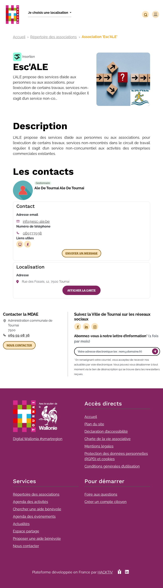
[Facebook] (77, 326)
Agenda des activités (30, 502)
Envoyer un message (81, 253)
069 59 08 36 (19, 335)
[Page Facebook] (27, 244)
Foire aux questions (100, 494)
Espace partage (26, 531)
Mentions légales (99, 446)
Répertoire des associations (53, 37)
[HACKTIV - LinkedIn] (127, 573)
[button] (145, 14)
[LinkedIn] (86, 326)
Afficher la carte (81, 290)
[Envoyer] (155, 351)
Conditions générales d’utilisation (112, 466)
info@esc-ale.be (36, 221)
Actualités (21, 524)
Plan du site (94, 424)
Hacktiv (105, 572)
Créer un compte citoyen (105, 502)
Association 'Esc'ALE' (99, 37)
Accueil (19, 37)
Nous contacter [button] (19, 345)
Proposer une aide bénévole (37, 538)
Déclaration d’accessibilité (106, 431)
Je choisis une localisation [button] (48, 13)
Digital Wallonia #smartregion (37, 439)
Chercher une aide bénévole (37, 509)
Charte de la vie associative (107, 439)
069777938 (32, 233)
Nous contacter (26, 546)
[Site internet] (19, 244)
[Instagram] (94, 326)
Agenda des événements (34, 516)
